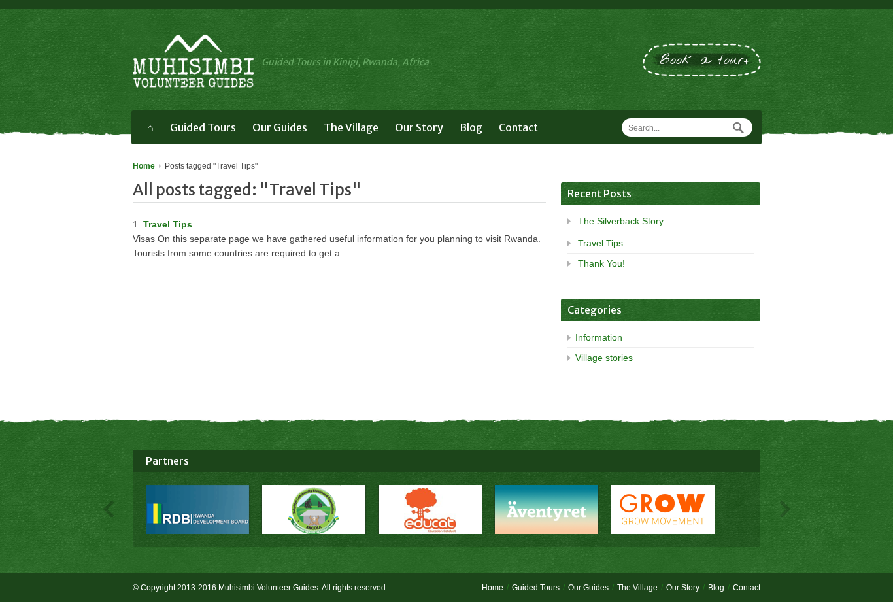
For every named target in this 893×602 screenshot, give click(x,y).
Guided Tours (203, 127)
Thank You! (601, 263)
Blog (471, 127)
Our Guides (279, 127)
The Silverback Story (621, 221)
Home (144, 166)
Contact (518, 127)
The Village (351, 127)
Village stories (604, 357)
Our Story (419, 127)
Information (598, 337)
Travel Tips (167, 224)
